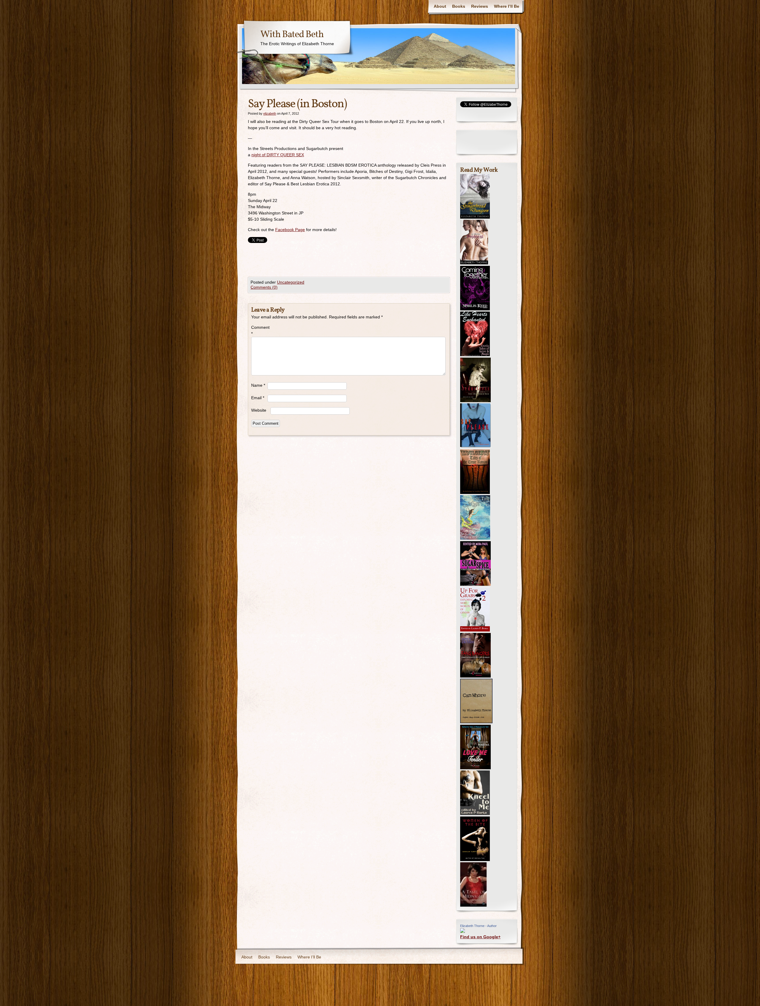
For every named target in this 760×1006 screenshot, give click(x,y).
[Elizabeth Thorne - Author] (462, 931)
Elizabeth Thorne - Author (478, 926)
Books (458, 6)
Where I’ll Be (506, 6)
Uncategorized (290, 282)
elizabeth (269, 113)
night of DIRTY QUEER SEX (277, 154)
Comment (259, 330)
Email (257, 397)
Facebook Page (290, 229)
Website (258, 410)
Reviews (479, 6)
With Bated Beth (292, 34)
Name (258, 385)
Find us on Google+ (480, 936)
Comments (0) (264, 287)
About (440, 6)
